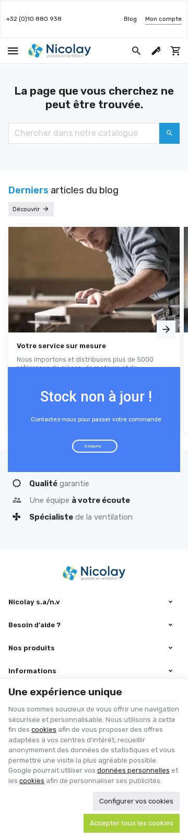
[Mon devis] (156, 50)
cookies (43, 729)
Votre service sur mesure (61, 346)
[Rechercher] (136, 50)
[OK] (169, 133)
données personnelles (133, 770)
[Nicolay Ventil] (59, 50)
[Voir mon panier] (176, 50)
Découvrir (26, 209)
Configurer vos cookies (136, 801)
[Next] (166, 329)
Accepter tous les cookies (131, 823)
